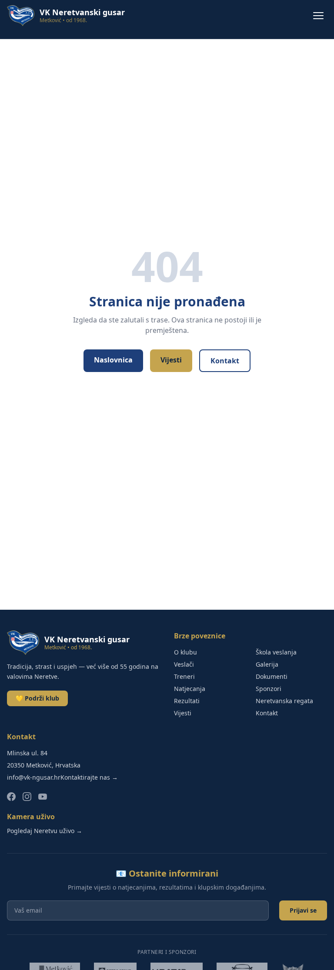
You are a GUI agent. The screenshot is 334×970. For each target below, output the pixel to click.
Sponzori (268, 688)
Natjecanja (189, 688)
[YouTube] (42, 796)
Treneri (184, 676)
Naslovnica (113, 360)
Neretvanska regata (284, 701)
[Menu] (318, 15)
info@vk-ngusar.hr (33, 777)
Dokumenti (271, 676)
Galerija (267, 664)
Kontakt (224, 360)
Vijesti (171, 360)
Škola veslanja (276, 652)
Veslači (184, 664)
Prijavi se (303, 910)
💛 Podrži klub (37, 698)
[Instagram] (27, 796)
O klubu (185, 652)
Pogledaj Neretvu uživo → (44, 831)
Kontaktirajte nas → (89, 777)
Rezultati (187, 701)
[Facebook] (11, 796)
